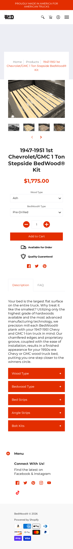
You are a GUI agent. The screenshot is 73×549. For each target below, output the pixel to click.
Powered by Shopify (26, 519)
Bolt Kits (18, 426)
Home (17, 62)
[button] (43, 17)
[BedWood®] (9, 17)
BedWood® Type (36, 206)
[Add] (46, 224)
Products (32, 62)
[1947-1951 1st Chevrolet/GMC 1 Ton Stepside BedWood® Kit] (36, 99)
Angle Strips (21, 413)
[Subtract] (26, 224)
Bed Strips (19, 400)
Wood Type (36, 192)
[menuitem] (43, 17)
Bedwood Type (23, 386)
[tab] (20, 285)
